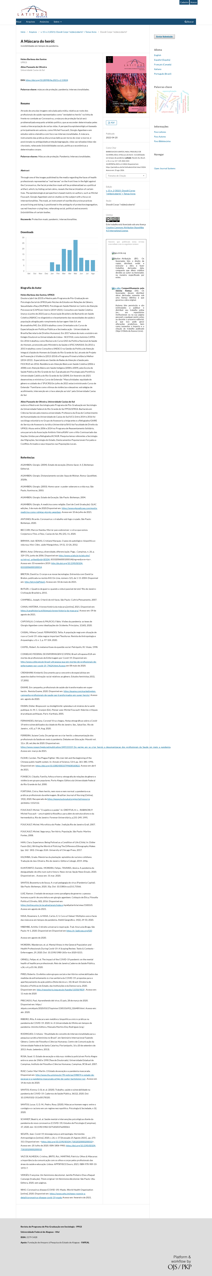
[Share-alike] (116, 288)
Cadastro (184, 2)
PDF (112, 122)
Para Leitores (160, 132)
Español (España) (162, 59)
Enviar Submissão (164, 36)
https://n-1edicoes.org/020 (79, 930)
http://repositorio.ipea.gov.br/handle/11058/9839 (60, 989)
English (157, 55)
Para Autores (160, 136)
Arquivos (30, 21)
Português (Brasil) (162, 73)
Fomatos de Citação (117, 175)
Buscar (190, 21)
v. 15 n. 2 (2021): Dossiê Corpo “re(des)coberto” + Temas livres (69, 32)
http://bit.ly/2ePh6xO (35, 582)
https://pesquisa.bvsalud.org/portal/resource (68, 799)
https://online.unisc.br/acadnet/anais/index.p (42, 905)
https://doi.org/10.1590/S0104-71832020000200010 (66, 1141)
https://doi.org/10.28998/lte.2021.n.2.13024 (47, 80)
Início (23, 32)
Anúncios (44, 21)
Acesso (193, 2)
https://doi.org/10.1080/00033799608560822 (58, 765)
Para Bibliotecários (162, 141)
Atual (18, 21)
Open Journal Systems (164, 168)
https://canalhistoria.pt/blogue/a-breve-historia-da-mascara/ (50, 610)
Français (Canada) (162, 64)
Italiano (157, 69)
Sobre (57, 21)
